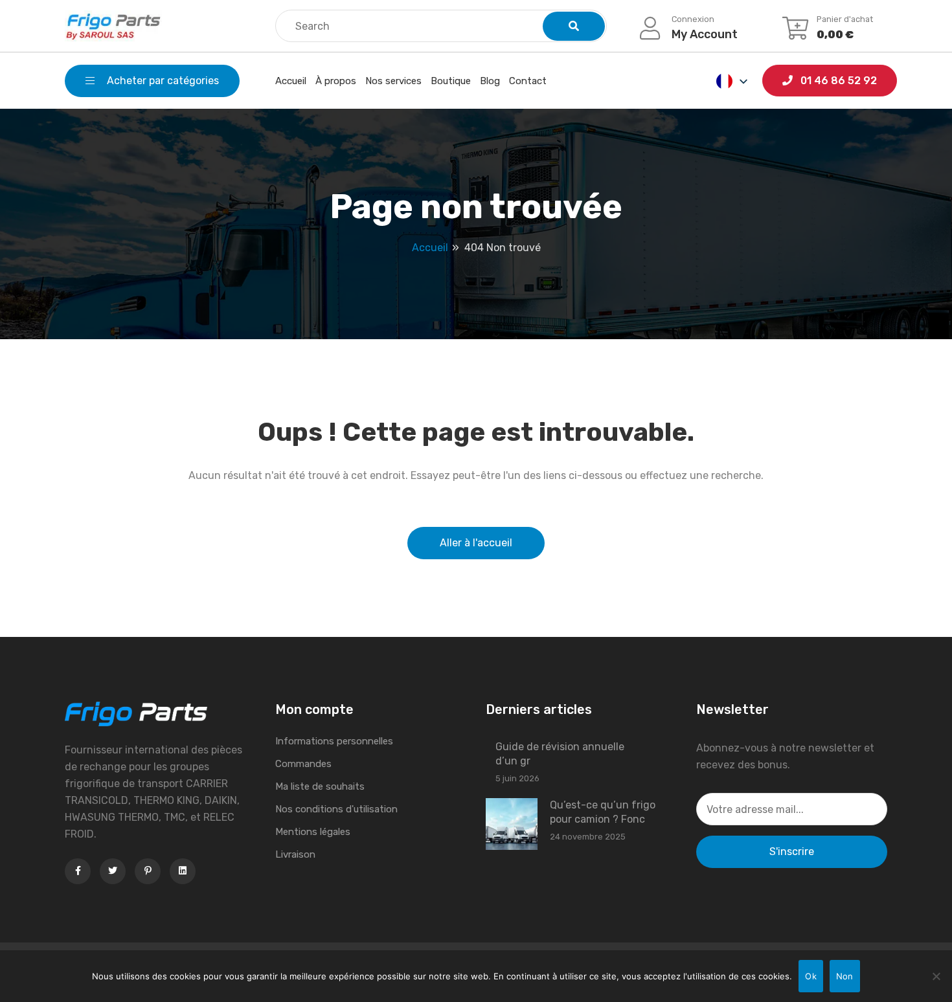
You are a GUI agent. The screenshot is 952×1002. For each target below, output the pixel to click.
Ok (811, 976)
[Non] (935, 976)
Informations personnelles (334, 741)
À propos (335, 81)
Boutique (451, 81)
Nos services (393, 81)
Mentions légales (312, 832)
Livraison (295, 854)
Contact (528, 81)
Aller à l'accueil (476, 543)
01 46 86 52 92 (837, 80)
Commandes (303, 764)
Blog (490, 81)
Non (845, 976)
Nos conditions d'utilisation (336, 809)
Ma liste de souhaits (320, 786)
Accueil (290, 81)
